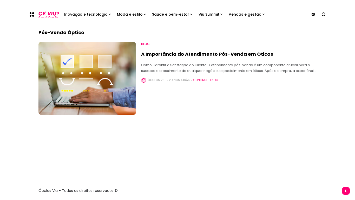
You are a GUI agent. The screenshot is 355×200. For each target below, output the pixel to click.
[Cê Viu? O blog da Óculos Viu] (46, 14)
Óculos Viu (157, 80)
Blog (145, 44)
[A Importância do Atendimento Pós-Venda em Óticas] (87, 78)
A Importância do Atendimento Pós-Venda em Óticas (207, 54)
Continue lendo (205, 80)
